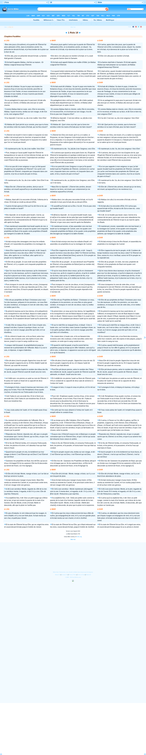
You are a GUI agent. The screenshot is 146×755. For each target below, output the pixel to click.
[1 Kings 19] (143, 342)
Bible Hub (73, 539)
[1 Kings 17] (2, 342)
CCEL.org (79, 536)
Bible (5, 27)
